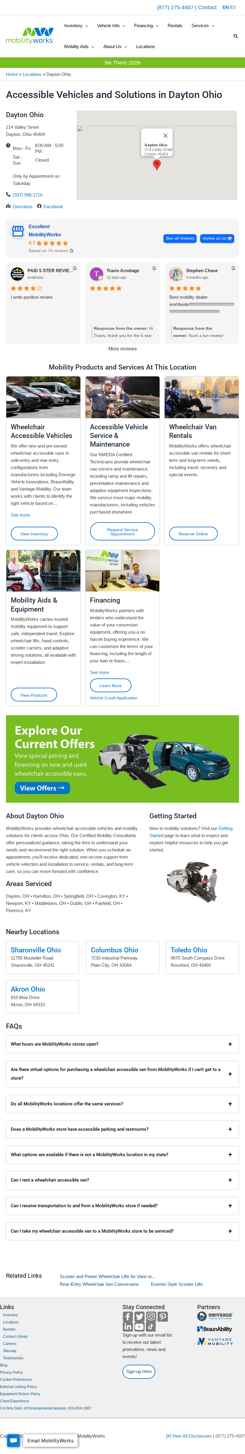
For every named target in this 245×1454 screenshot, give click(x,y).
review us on (214, 238)
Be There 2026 (122, 63)
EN (226, 7)
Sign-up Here (139, 1371)
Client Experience (14, 1401)
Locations (32, 74)
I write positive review (32, 297)
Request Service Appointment (122, 531)
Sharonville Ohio (36, 950)
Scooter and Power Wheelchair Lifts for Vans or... (107, 1276)
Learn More (110, 685)
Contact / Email (15, 1337)
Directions (23, 206)
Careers (9, 1344)
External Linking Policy (18, 1387)
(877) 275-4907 (175, 7)
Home (12, 74)
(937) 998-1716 (27, 194)
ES (233, 7)
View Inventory (34, 533)
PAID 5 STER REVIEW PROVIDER (51, 270)
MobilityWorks (45, 234)
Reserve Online (193, 533)
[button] (76, 25)
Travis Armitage (123, 270)
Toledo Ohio (189, 950)
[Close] (165, 135)
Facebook (53, 206)
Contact (207, 7)
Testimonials (13, 1358)
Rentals (9, 1329)
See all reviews (180, 238)
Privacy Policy (11, 1372)
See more (20, 514)
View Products (33, 695)
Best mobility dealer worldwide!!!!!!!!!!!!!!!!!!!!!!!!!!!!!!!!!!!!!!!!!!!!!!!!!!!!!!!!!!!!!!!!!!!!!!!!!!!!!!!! (201, 304)
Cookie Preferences (16, 1380)
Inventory (10, 1315)
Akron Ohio (28, 989)
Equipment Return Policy (20, 1394)
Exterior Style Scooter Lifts (177, 1284)
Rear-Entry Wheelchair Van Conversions (99, 1284)
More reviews (122, 348)
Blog (3, 1365)
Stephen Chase (202, 270)
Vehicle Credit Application (113, 698)
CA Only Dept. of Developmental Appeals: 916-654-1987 (45, 1408)
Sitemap (9, 1351)
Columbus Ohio (114, 950)
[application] (85, 25)
